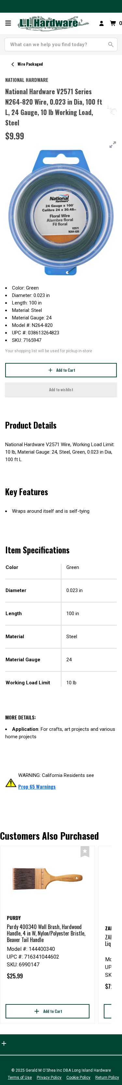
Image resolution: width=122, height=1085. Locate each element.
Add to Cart (65, 370)
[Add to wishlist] (84, 852)
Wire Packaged (30, 64)
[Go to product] (47, 878)
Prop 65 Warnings (37, 786)
